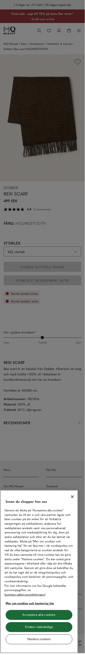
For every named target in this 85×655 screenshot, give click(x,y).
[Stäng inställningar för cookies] (72, 497)
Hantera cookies (39, 639)
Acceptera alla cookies (38, 614)
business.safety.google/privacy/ (25, 594)
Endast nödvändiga (39, 627)
